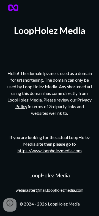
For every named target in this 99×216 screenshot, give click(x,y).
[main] (49, 30)
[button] (9, 205)
